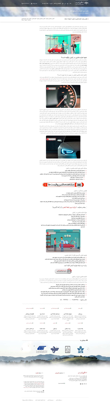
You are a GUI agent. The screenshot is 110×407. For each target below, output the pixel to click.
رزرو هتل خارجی (59, 395)
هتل (62, 3)
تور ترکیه (24, 381)
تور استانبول (64, 382)
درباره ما (51, 3)
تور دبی (36, 384)
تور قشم (37, 381)
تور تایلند (32, 384)
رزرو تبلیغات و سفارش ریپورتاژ (27, 395)
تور (65, 3)
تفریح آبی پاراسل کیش (44, 79)
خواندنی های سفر (45, 3)
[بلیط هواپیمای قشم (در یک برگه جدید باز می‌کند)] (41, 63)
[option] (67, 349)
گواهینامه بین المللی (57, 3)
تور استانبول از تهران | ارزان (40, 395)
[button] (21, 349)
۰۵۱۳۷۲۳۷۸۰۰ (26, 3)
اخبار (70, 3)
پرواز (67, 3)
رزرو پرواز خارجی (50, 395)
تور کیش (40, 381)
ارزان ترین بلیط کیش (69, 207)
